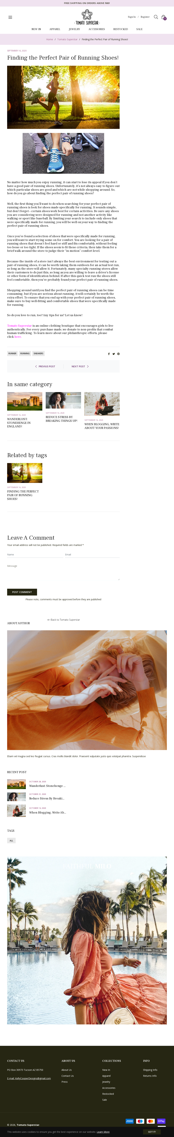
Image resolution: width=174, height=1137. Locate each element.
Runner (12, 353)
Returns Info (150, 1075)
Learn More (103, 1131)
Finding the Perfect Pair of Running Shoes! (23, 495)
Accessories (108, 1087)
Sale (104, 1099)
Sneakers (38, 353)
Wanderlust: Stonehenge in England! (19, 422)
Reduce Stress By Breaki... (46, 798)
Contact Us (68, 1075)
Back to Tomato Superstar (65, 619)
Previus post (47, 366)
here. (18, 337)
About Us (67, 1069)
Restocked (108, 1093)
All (11, 840)
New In (106, 1069)
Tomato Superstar (67, 39)
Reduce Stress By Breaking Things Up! (61, 419)
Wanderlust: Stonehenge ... (47, 786)
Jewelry (106, 1081)
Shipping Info (150, 1069)
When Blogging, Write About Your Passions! (101, 426)
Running (25, 353)
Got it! (152, 1131)
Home (49, 39)
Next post (78, 366)
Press (65, 1081)
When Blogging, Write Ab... (47, 813)
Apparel (106, 1075)
